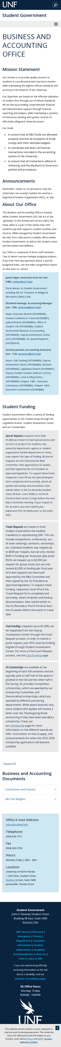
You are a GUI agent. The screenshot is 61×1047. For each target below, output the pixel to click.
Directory (37, 931)
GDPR (40, 1038)
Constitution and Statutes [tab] (20, 789)
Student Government (24, 15)
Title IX (23, 958)
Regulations (23, 940)
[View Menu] (56, 24)
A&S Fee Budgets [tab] (15, 799)
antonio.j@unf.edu (29, 353)
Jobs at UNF (35, 958)
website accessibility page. (30, 978)
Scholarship (17, 725)
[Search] (55, 5)
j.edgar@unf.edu (22, 281)
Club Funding (34, 655)
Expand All (9, 764)
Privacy (29, 1038)
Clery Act (41, 954)
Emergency (24, 936)
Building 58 (12, 880)
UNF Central (23, 931)
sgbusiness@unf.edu (17, 824)
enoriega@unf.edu (29, 307)
